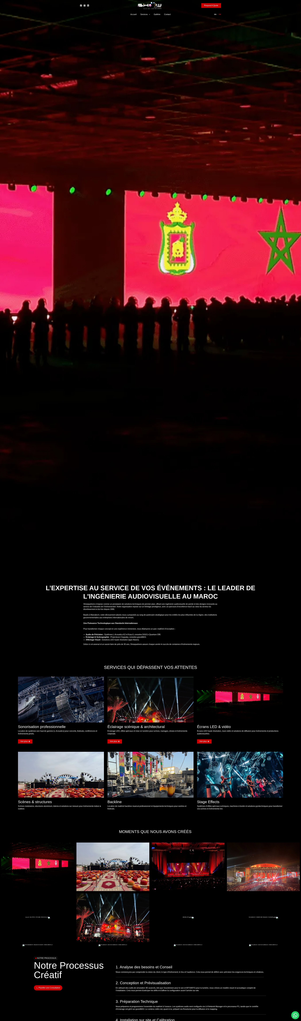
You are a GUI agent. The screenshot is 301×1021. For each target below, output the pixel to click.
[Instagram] (84, 5)
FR (220, 14)
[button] (211, 5)
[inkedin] (88, 5)
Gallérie (157, 14)
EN (215, 14)
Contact (167, 14)
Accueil (133, 14)
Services (144, 14)
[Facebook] (81, 5)
